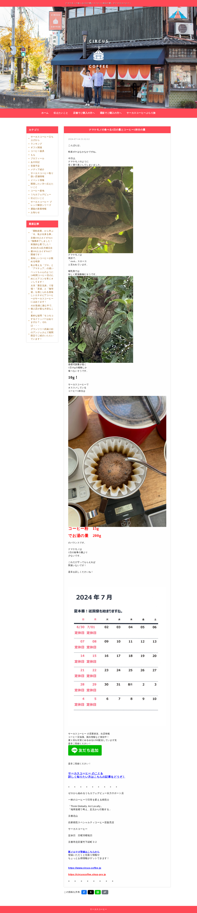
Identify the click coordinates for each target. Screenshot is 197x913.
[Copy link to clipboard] (105, 892)
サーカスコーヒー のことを (85, 773)
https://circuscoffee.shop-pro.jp (87, 874)
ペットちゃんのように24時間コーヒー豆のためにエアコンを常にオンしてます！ (42, 277)
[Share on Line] (98, 892)
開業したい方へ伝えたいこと (42, 185)
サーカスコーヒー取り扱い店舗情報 (42, 175)
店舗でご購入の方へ (84, 113)
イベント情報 (37, 180)
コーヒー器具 (37, 151)
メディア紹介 (37, 169)
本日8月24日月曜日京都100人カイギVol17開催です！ (42, 251)
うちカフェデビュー (41, 194)
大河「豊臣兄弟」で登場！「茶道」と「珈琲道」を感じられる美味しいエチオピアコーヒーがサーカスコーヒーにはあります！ (42, 293)
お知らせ (35, 212)
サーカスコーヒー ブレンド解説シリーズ (41, 203)
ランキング (36, 144)
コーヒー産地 (37, 191)
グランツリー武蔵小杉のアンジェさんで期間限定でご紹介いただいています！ (42, 334)
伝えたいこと (61, 113)
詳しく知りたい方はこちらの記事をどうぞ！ (96, 776)
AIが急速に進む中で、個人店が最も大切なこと (42, 308)
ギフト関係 (36, 147)
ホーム (45, 113)
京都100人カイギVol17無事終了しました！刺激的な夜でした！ (42, 241)
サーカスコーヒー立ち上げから (42, 138)
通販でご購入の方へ (111, 113)
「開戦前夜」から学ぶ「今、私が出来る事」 (42, 232)
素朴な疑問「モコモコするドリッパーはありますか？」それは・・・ (42, 321)
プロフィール (37, 158)
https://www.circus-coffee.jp (84, 868)
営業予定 (35, 166)
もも (33, 155)
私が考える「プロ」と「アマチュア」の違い (42, 267)
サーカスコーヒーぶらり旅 (141, 113)
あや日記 (35, 162)
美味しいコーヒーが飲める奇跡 (42, 260)
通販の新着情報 (39, 209)
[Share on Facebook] (84, 892)
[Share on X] (91, 892)
